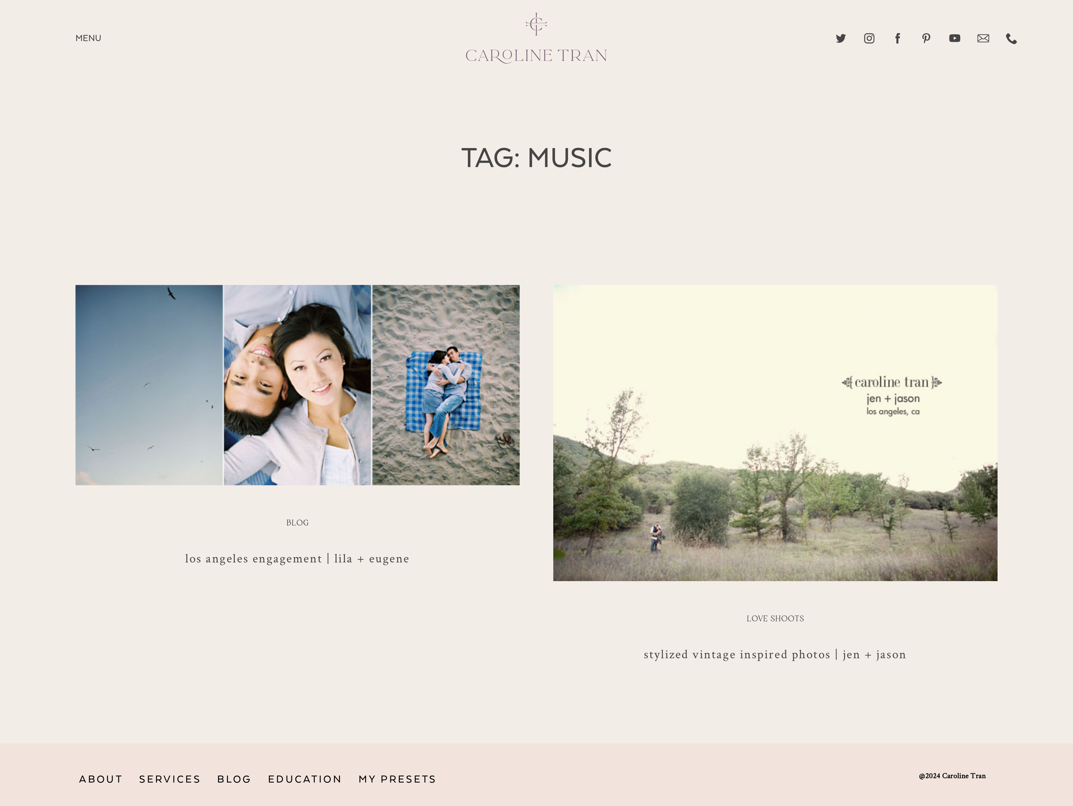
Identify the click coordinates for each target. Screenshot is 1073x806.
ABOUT (101, 779)
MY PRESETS (398, 779)
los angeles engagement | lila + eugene (297, 558)
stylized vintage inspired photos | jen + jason (775, 654)
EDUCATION (305, 779)
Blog (297, 523)
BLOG (234, 779)
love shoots (775, 619)
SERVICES (170, 779)
